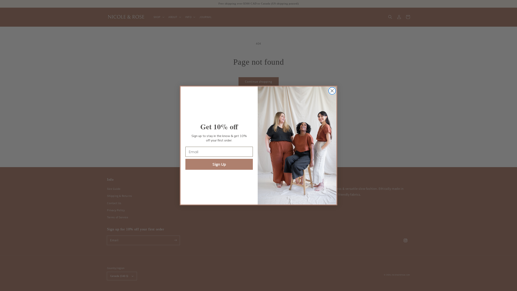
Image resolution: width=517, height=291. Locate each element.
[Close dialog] (332, 90)
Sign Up (219, 164)
